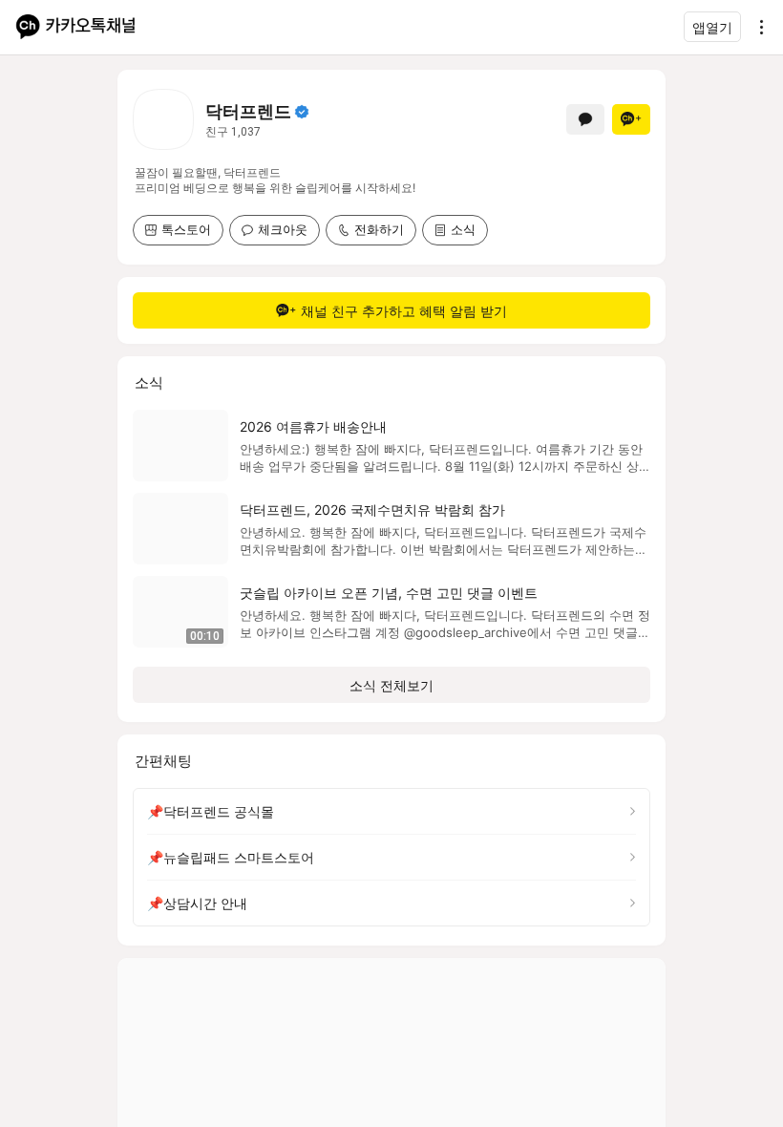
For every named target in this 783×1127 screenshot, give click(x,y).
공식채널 (301, 111)
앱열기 (712, 27)
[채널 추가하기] (631, 119)
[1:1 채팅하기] (585, 119)
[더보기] (756, 26)
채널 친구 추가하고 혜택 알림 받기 (404, 311)
